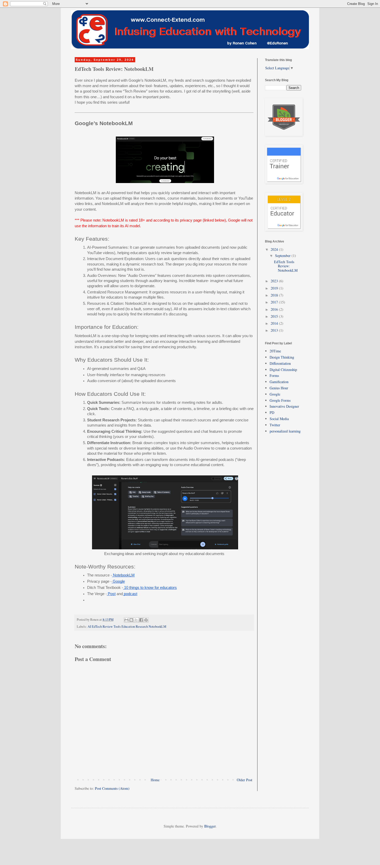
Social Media (279, 418)
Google (275, 394)
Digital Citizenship (283, 369)
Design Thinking (282, 357)
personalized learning (285, 431)
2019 (275, 288)
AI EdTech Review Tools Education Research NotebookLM (127, 626)
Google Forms (280, 400)
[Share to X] (136, 620)
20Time (275, 350)
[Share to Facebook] (141, 620)
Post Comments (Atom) (112, 788)
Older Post (244, 779)
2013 (275, 330)
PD (272, 412)
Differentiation (280, 363)
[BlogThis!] (131, 620)
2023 (275, 280)
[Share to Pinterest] (146, 620)
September (283, 255)
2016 (275, 309)
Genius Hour (279, 387)
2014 (275, 323)
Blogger (210, 826)
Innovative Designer (284, 406)
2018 (275, 295)
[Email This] (126, 620)
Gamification (279, 381)
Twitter (275, 424)
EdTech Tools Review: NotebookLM (286, 266)
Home (155, 779)
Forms (274, 375)
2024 (275, 249)
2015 (275, 316)
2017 (275, 302)
